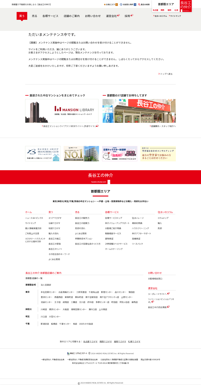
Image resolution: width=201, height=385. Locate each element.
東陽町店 (69, 297)
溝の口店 (93, 309)
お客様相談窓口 (155, 278)
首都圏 (166, 4)
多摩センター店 (102, 302)
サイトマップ (175, 16)
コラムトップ (163, 217)
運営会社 (111, 16)
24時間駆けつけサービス (116, 243)
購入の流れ (54, 233)
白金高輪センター (66, 292)
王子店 (57, 302)
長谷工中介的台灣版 (157, 307)
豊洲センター (46, 297)
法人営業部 (46, 284)
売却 (160, 228)
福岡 (169, 10)
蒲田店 (131, 292)
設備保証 (136, 238)
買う (22, 16)
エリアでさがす (55, 217)
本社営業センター (49, 292)
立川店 (82, 302)
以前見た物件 (129, 4)
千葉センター (65, 323)
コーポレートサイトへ (157, 293)
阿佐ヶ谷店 (124, 302)
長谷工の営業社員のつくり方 (87, 243)
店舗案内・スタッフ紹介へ (163, 126)
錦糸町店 (79, 297)
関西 (162, 10)
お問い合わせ (93, 16)
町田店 (114, 302)
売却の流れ (80, 228)
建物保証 (109, 238)
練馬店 (135, 302)
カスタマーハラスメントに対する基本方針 (35, 240)
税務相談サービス (113, 233)
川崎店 (44, 309)
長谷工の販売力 (82, 217)
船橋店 (54, 323)
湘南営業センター (79, 309)
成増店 (66, 302)
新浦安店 (45, 323)
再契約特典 (137, 223)
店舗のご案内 (72, 16)
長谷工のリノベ (55, 248)
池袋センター (46, 302)
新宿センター (107, 292)
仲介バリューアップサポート (117, 223)
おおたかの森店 (86, 323)
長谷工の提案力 (82, 223)
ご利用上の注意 (32, 233)
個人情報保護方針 (33, 228)
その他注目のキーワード (59, 254)
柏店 (75, 323)
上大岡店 (103, 309)
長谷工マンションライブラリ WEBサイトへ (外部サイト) (69, 126)
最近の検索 (145, 4)
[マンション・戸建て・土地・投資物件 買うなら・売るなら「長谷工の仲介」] (186, 6)
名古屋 (155, 10)
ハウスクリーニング (140, 228)
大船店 (66, 309)
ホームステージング (114, 248)
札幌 (176, 10)
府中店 (90, 302)
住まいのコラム (161, 16)
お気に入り (111, 4)
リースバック (137, 243)
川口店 (44, 316)
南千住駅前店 (91, 297)
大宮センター (55, 316)
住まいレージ (138, 217)
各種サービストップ (113, 217)
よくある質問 (54, 259)
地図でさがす (54, 228)
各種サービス (50, 16)
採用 (127, 16)
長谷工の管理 (55, 243)
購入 (160, 223)
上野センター (127, 297)
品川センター (120, 292)
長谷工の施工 (55, 238)
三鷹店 (74, 302)
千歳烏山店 (94, 292)
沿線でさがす (54, 223)
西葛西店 (58, 297)
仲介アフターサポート (141, 233)
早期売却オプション (83, 238)
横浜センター (55, 309)
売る (34, 16)
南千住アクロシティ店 (109, 297)
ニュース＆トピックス (34, 217)
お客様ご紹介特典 (113, 228)
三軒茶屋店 (81, 292)
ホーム (28, 212)
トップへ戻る (166, 73)
